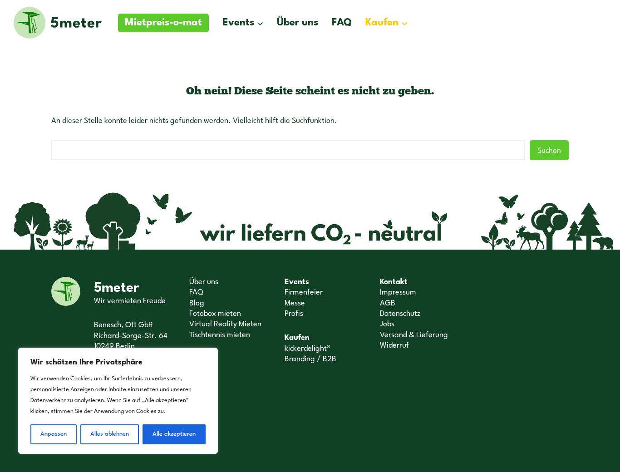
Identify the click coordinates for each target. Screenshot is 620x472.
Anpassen (53, 434)
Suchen (549, 151)
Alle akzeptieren (174, 434)
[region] (118, 401)
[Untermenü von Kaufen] (404, 23)
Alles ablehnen (109, 434)
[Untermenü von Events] (260, 23)
